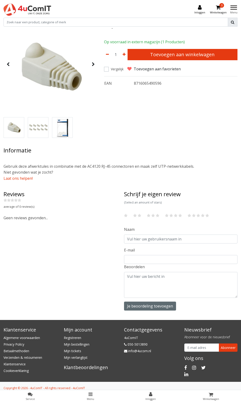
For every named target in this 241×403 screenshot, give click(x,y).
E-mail (129, 250)
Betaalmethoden (16, 351)
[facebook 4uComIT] (185, 367)
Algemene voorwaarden (22, 337)
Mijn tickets (72, 351)
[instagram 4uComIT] (194, 367)
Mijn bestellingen (76, 344)
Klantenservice (15, 364)
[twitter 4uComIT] (203, 367)
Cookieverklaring (16, 370)
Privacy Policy (14, 344)
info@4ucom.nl (139, 351)
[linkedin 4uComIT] (186, 374)
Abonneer (228, 347)
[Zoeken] (232, 22)
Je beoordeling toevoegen (150, 306)
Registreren (72, 337)
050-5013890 (137, 344)
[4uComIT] (27, 10)
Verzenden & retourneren (23, 357)
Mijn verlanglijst (76, 357)
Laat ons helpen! (18, 178)
